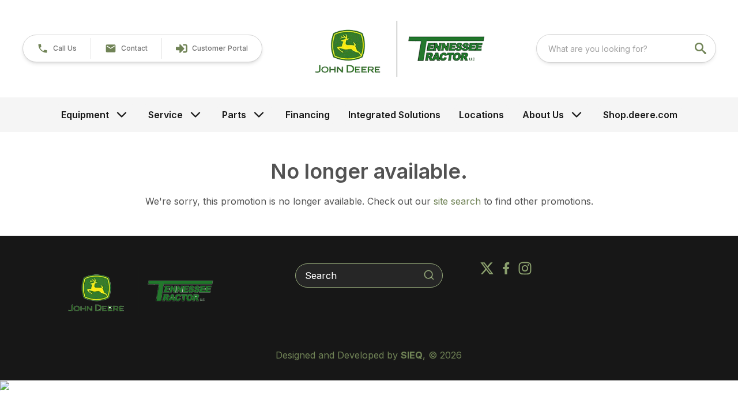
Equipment (85, 114)
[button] (57, 48)
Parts (234, 114)
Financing (307, 114)
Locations (481, 114)
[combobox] (626, 48)
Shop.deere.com (640, 114)
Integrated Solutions (394, 114)
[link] (211, 48)
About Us (543, 114)
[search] (702, 48)
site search (457, 201)
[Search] (429, 275)
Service (165, 114)
